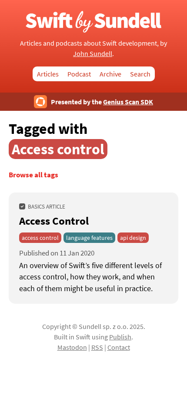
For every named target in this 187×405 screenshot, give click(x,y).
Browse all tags (33, 175)
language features (89, 238)
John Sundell (92, 53)
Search (140, 74)
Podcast (79, 74)
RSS (97, 347)
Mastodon (72, 347)
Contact (118, 347)
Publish (120, 336)
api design (133, 238)
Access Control (54, 221)
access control (40, 238)
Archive (110, 74)
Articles (48, 74)
